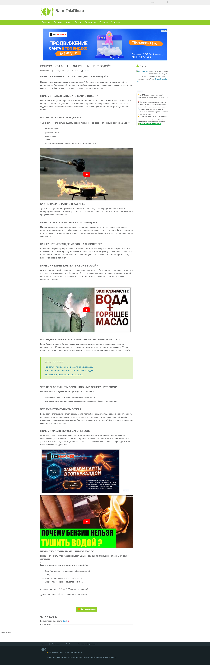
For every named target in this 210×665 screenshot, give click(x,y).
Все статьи (56, 644)
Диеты (78, 22)
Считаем (115, 22)
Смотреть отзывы (88, 609)
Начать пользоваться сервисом (150, 124)
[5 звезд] (66, 589)
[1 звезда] (59, 589)
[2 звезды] (61, 589)
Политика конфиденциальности (88, 644)
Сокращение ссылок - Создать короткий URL (64, 652)
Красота (103, 22)
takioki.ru (113, 657)
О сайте (68, 644)
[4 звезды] (65, 589)
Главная (43, 644)
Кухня (69, 22)
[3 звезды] (63, 589)
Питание (58, 22)
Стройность (90, 22)
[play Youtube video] (86, 174)
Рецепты (46, 22)
